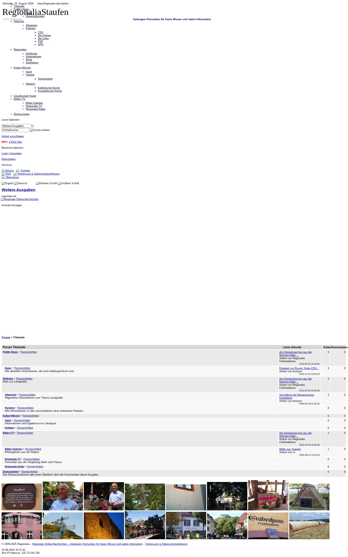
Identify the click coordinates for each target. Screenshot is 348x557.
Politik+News (10, 352)
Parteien (9, 408)
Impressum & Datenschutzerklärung (38, 173)
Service (9, 170)
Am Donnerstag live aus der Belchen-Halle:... (295, 354)
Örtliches (8, 378)
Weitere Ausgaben (18, 190)
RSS (8, 173)
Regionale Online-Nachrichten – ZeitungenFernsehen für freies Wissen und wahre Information (87, 544)
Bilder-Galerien (13, 449)
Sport (8, 420)
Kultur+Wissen (11, 415)
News (8, 368)
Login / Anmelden (12, 153)
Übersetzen (12, 177)
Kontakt (24, 170)
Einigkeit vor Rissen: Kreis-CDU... (299, 368)
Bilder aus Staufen (290, 449)
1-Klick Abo (15, 141)
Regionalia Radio (14, 466)
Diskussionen (11, 471)
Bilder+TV (8, 433)
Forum (6, 337)
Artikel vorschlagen (13, 136)
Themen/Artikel (28, 352)
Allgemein (10, 394)
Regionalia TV (13, 459)
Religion (9, 427)
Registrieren (9, 159)
